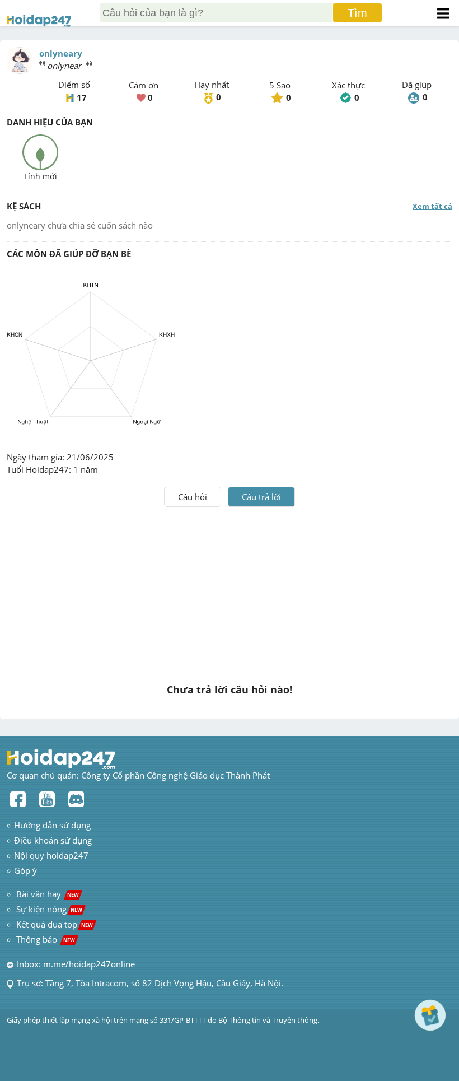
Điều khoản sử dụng (53, 840)
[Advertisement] (229, 590)
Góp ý (25, 870)
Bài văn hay (46, 894)
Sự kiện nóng (49, 909)
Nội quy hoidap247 (51, 855)
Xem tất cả (432, 206)
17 (82, 97)
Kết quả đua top (54, 924)
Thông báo (45, 939)
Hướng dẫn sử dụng (52, 825)
